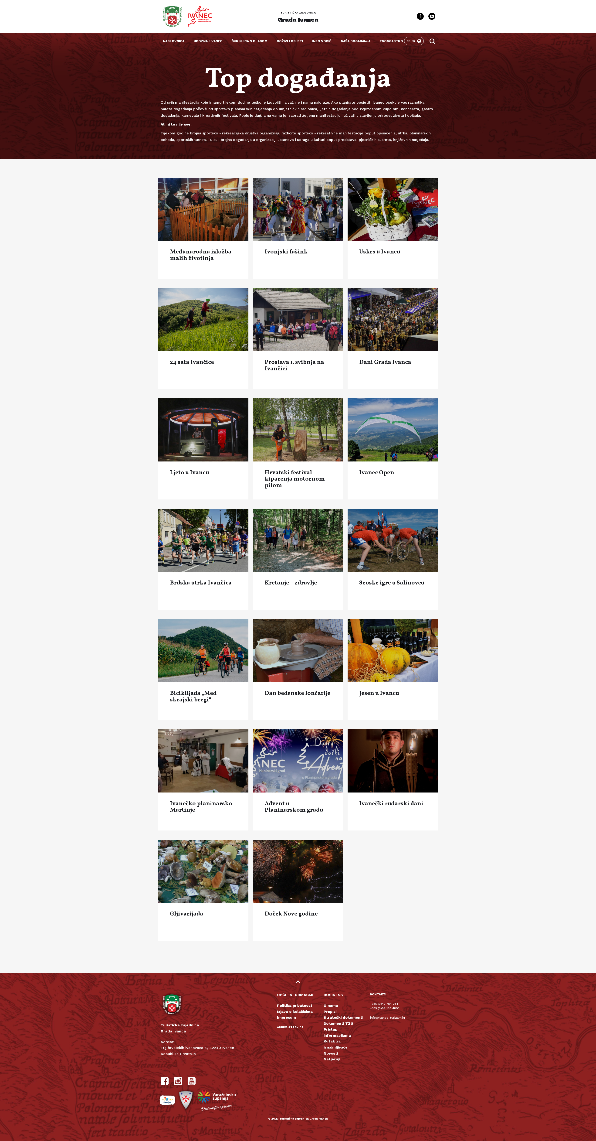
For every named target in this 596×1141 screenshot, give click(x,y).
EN (413, 41)
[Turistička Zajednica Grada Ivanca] (172, 16)
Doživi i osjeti (290, 41)
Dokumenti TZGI (339, 1023)
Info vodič (322, 41)
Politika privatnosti (295, 1005)
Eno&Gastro (391, 41)
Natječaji (332, 1059)
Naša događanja (355, 41)
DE (409, 41)
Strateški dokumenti (343, 1017)
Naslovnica (173, 41)
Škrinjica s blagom (250, 41)
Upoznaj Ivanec (208, 41)
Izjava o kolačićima (295, 1011)
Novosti (331, 1053)
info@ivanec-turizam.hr (387, 1017)
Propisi (330, 1011)
